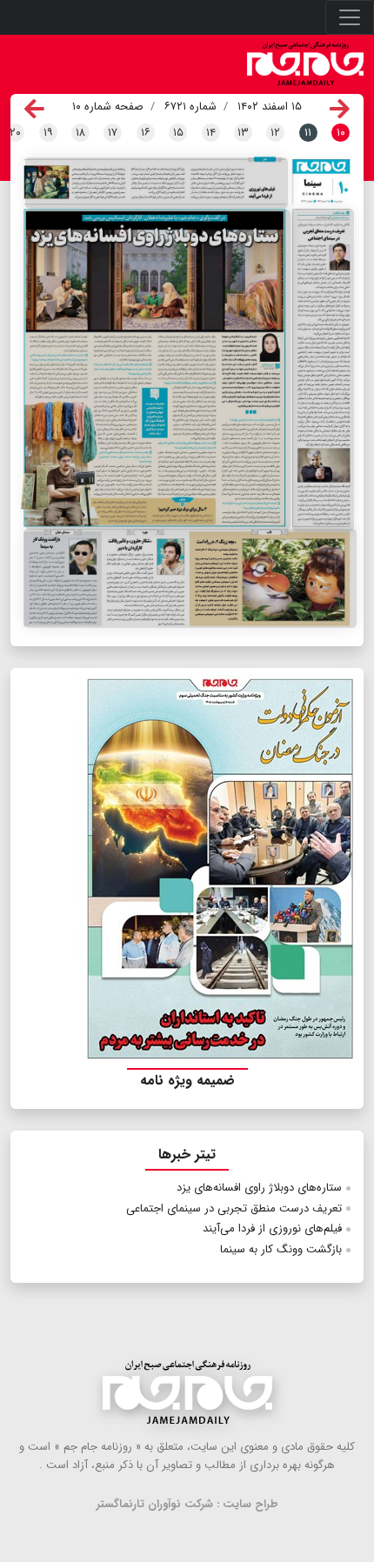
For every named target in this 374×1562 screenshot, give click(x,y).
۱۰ (341, 132)
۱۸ (80, 132)
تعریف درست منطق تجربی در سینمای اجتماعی (234, 1208)
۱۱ (307, 132)
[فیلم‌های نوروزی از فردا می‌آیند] (157, 183)
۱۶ (145, 132)
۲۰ (15, 132)
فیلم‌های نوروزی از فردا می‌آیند (272, 1228)
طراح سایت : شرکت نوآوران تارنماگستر (187, 1504)
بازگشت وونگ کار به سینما (281, 1249)
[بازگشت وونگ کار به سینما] (189, 578)
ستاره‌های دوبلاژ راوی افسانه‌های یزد (259, 1187)
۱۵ (178, 132)
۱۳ (243, 132)
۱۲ (275, 132)
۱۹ (48, 132)
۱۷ (112, 132)
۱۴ (211, 132)
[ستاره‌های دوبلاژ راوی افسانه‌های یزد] (158, 370)
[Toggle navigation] (349, 17)
